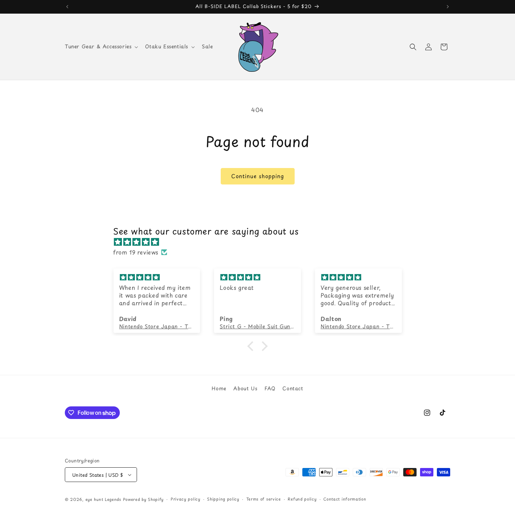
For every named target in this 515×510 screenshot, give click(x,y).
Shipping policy (223, 499)
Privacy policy (185, 499)
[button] (101, 46)
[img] (261, 242)
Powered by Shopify (143, 499)
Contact (292, 388)
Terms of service (263, 499)
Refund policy (302, 499)
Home (219, 388)
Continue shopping (257, 176)
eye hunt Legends (103, 499)
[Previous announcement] (67, 6)
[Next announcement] (447, 6)
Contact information (344, 499)
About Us (245, 388)
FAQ (270, 388)
